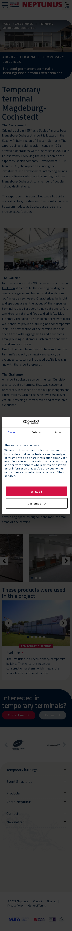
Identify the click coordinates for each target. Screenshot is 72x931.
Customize (34, 503)
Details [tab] (36, 432)
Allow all (36, 491)
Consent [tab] (13, 432)
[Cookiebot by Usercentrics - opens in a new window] (21, 422)
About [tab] (59, 432)
